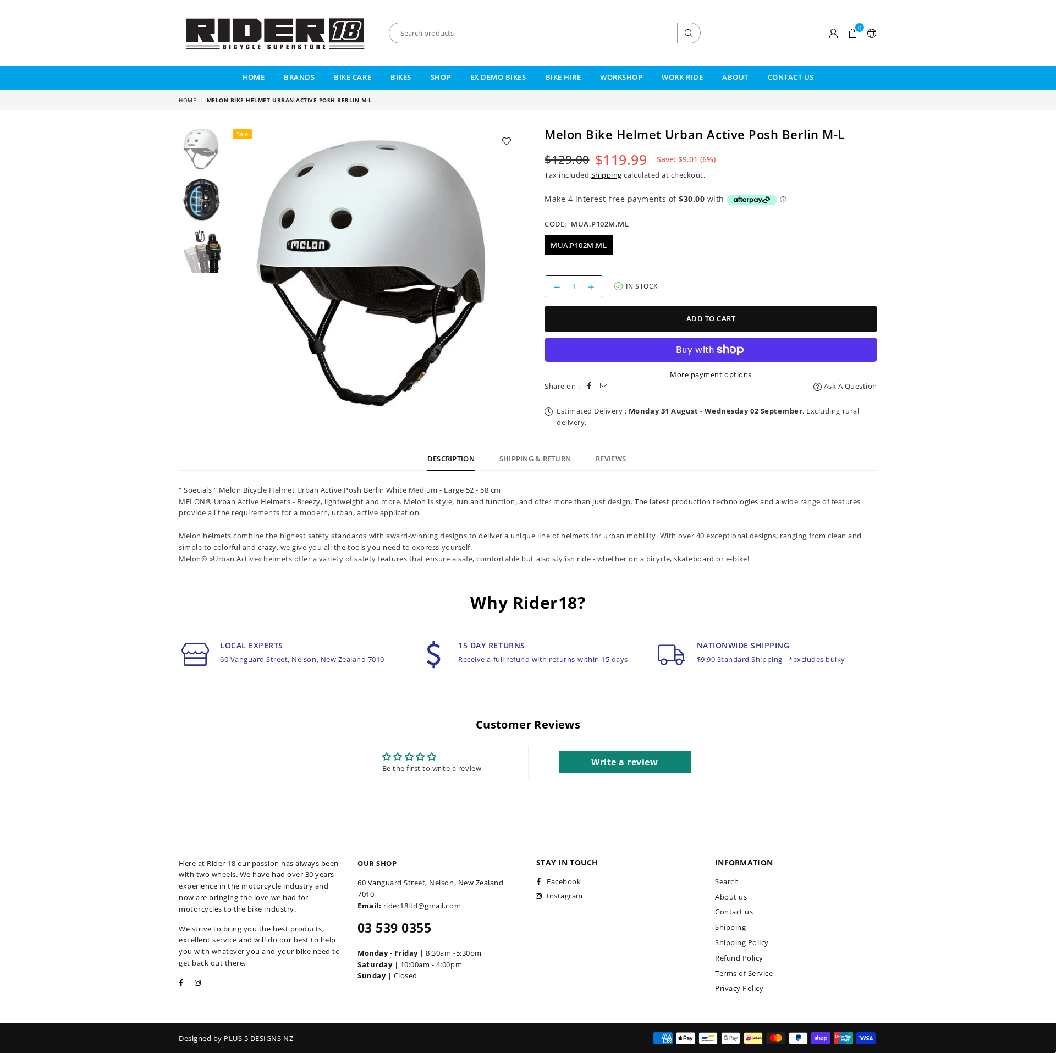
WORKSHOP (621, 77)
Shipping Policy (742, 942)
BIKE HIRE (563, 77)
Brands (299, 77)
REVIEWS (611, 459)
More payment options (710, 374)
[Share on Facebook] (589, 386)
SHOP (441, 77)
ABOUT (735, 77)
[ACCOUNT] (834, 33)
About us (731, 897)
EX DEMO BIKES (498, 77)
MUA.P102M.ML (579, 245)
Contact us (734, 912)
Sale (242, 134)
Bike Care (352, 77)
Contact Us (791, 77)
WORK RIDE (682, 77)
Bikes (401, 77)
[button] (852, 33)
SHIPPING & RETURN (535, 459)
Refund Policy (739, 958)
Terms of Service (744, 973)
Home (253, 77)
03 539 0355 (394, 927)
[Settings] (869, 33)
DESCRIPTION (451, 459)
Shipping (606, 175)
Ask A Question (849, 386)
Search (727, 881)
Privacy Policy (739, 988)
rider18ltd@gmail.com (422, 906)
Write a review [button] (624, 762)
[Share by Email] (604, 386)
